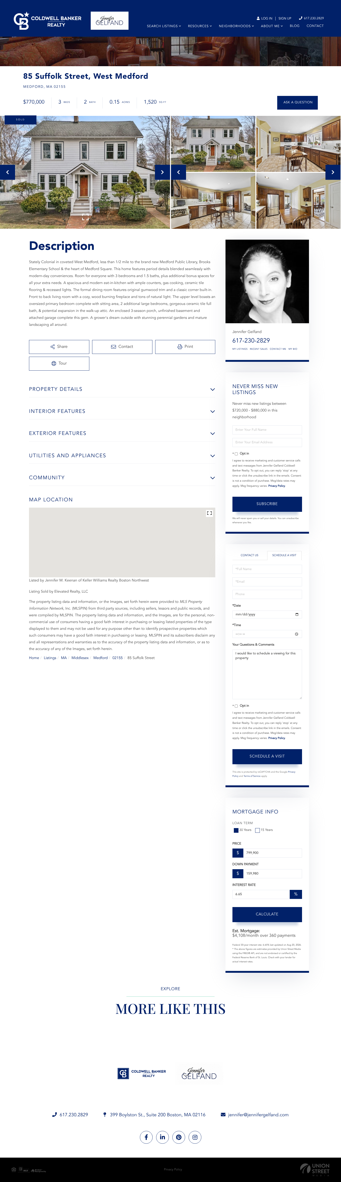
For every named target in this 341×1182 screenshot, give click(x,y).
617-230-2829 (251, 341)
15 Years (267, 830)
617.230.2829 (313, 18)
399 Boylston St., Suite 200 (157, 1115)
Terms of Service (252, 776)
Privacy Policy (276, 486)
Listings (50, 658)
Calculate (267, 914)
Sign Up (285, 18)
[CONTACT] (297, 103)
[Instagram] (195, 1137)
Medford (100, 658)
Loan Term (242, 823)
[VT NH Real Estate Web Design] (314, 1169)
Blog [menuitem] (295, 26)
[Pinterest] (178, 1137)
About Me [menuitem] (270, 26)
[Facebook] (146, 1137)
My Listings (240, 349)
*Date (236, 605)
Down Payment (245, 864)
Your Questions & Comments (253, 645)
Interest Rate (244, 885)
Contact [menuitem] (315, 26)
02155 (118, 658)
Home (34, 658)
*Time (236, 625)
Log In (266, 18)
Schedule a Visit (284, 555)
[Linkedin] (162, 1137)
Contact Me (278, 349)
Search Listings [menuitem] (162, 26)
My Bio (293, 349)
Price (236, 844)
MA (64, 658)
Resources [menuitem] (198, 26)
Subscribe (267, 504)
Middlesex (80, 658)
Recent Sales (258, 349)
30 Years (245, 830)
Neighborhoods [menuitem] (235, 26)
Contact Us (249, 555)
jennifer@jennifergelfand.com (258, 1115)
